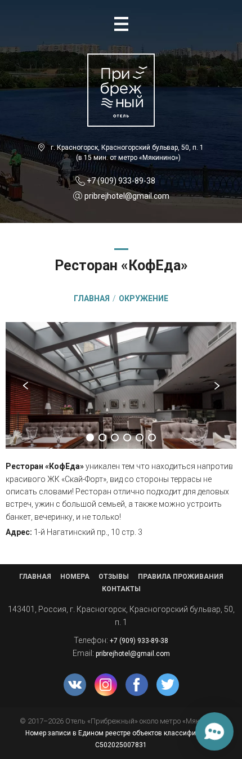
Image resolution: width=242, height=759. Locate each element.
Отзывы (113, 577)
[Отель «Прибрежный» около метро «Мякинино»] (121, 59)
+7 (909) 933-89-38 (121, 180)
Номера (74, 577)
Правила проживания (180, 577)
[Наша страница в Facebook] (137, 684)
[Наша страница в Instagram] (106, 684)
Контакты (121, 589)
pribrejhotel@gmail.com (126, 195)
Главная (35, 577)
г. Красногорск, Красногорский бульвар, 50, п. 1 (127, 147)
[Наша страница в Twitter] (167, 684)
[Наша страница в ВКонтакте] (75, 684)
